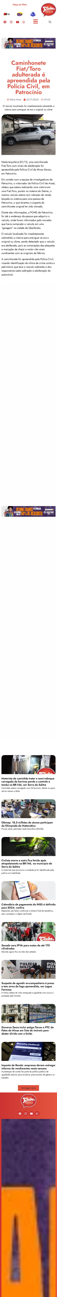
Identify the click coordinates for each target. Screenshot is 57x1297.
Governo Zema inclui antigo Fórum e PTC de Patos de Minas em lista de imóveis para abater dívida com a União (27, 1030)
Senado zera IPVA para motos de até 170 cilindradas (25, 947)
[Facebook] (5, 22)
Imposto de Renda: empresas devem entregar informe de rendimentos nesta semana (28, 1066)
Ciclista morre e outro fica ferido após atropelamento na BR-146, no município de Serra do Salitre (26, 864)
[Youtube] (17, 22)
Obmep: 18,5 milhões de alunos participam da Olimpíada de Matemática (27, 824)
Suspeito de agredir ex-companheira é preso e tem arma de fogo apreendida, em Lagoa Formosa (27, 986)
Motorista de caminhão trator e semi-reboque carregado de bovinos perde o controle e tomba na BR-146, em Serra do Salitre (27, 782)
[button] (50, 22)
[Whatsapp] (23, 22)
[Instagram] (11, 22)
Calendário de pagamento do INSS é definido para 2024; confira (28, 906)
